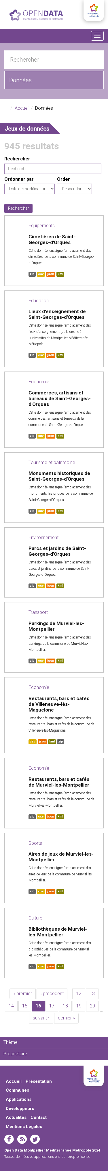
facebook (9, 1139)
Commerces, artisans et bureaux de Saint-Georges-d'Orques (60, 398)
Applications (18, 1099)
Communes (17, 1090)
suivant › (41, 1018)
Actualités (16, 1117)
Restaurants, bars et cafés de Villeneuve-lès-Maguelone (59, 704)
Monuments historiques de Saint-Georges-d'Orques (59, 476)
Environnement (43, 537)
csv (41, 274)
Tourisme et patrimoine (52, 462)
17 (51, 1006)
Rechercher (17, 159)
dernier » (66, 1018)
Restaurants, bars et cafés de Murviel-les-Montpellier (59, 782)
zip (32, 274)
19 (79, 1006)
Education (39, 300)
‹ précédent (52, 993)
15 (24, 1006)
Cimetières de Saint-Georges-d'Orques (52, 239)
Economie (39, 381)
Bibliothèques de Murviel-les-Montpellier (58, 932)
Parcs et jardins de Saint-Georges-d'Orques (57, 551)
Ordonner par (19, 179)
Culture (35, 918)
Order (63, 179)
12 (78, 993)
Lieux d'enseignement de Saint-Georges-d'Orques (57, 314)
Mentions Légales (24, 1126)
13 (92, 993)
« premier (22, 993)
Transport (38, 612)
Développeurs (20, 1108)
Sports (35, 843)
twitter (35, 1139)
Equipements (42, 225)
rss (22, 1139)
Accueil (22, 108)
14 (11, 1006)
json (50, 274)
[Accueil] (36, 15)
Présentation (39, 1081)
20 (92, 1006)
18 (65, 1006)
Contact (39, 1117)
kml (60, 274)
